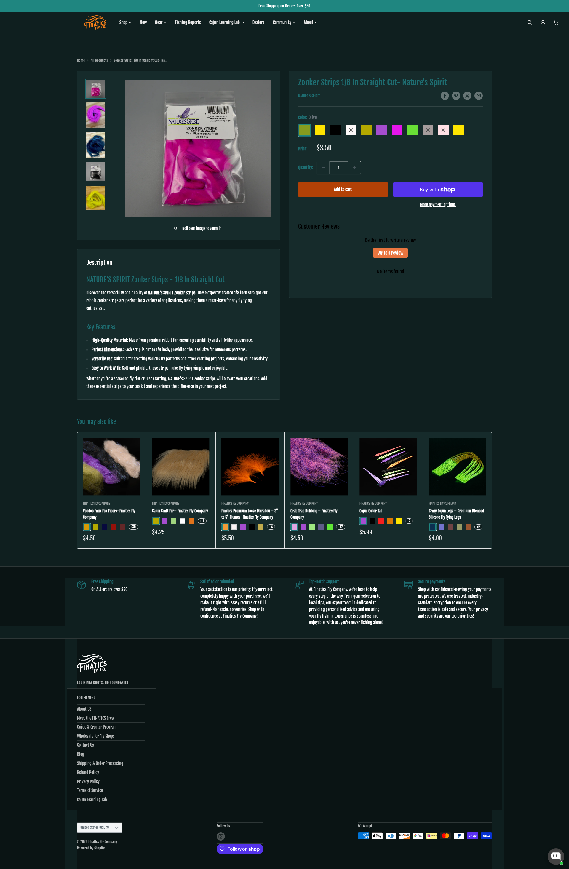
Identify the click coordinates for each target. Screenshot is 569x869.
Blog (80, 754)
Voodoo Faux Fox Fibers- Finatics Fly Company (109, 514)
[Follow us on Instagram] (221, 836)
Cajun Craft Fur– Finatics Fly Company (180, 511)
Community (282, 22)
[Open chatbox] (556, 856)
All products (99, 60)
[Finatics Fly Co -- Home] (95, 22)
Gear (158, 22)
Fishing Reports (188, 22)
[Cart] (556, 22)
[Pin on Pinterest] (456, 96)
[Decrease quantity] (323, 167)
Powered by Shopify (91, 848)
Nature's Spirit (309, 96)
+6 (478, 527)
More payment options (438, 204)
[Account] (543, 22)
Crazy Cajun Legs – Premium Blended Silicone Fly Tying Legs (456, 514)
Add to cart (343, 189)
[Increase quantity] (354, 167)
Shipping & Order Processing (100, 763)
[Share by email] (478, 96)
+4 (271, 527)
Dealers (258, 22)
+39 (133, 527)
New (143, 22)
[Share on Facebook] (445, 96)
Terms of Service (90, 790)
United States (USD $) (94, 827)
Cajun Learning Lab (224, 22)
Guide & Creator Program (96, 726)
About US (84, 708)
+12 (340, 527)
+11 (202, 521)
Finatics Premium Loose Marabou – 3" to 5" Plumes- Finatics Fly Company (249, 514)
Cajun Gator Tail (370, 511)
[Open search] (530, 22)
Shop (123, 22)
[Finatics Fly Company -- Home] (92, 663)
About (309, 22)
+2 (408, 521)
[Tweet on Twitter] (467, 96)
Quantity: (305, 167)
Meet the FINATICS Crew (95, 718)
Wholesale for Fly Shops (96, 736)
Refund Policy (88, 772)
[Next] (492, 490)
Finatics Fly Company (96, 504)
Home (81, 60)
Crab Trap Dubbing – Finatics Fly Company (314, 514)
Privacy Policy (88, 781)
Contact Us (85, 745)
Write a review (390, 253)
